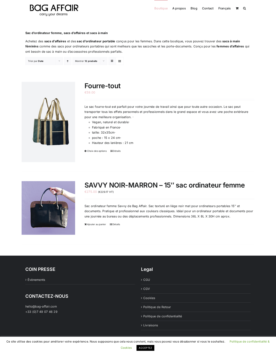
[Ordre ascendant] (67, 61)
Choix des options (97, 151)
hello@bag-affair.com (41, 306)
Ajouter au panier (96, 224)
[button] (244, 8)
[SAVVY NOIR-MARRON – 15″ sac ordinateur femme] (48, 208)
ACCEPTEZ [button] (145, 347)
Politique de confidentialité (162, 316)
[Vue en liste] (119, 61)
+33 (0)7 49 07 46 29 (41, 312)
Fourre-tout (102, 86)
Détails (117, 151)
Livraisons (150, 325)
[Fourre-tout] (48, 122)
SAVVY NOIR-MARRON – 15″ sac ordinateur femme (164, 185)
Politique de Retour (157, 307)
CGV (146, 289)
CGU (146, 280)
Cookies (149, 298)
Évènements (36, 280)
